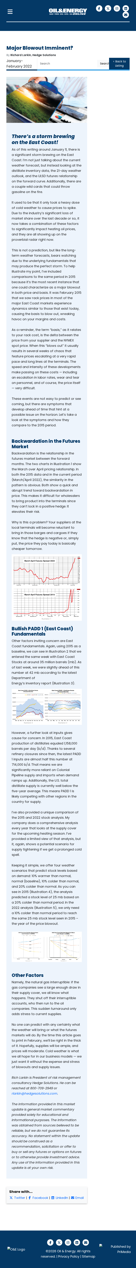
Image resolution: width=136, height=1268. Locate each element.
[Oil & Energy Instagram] (117, 8)
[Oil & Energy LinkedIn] (126, 8)
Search (105, 64)
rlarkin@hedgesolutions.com (34, 1093)
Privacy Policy (68, 1256)
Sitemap (88, 1256)
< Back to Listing (119, 63)
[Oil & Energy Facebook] (99, 8)
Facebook (40, 1198)
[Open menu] (10, 12)
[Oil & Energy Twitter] (108, 8)
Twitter (19, 1198)
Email (79, 1198)
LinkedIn (61, 1198)
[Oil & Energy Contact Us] (126, 14)
